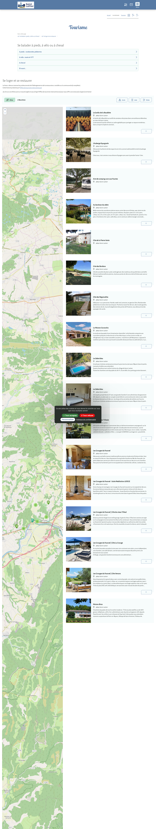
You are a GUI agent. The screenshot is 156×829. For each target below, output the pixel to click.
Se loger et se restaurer (49, 36)
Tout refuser (88, 415)
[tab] (78, 51)
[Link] (146, 131)
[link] (131, 5)
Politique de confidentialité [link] (86, 419)
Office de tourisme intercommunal (31, 88)
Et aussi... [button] (22, 68)
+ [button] (5, 109)
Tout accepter (71, 415)
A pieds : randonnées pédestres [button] (30, 51)
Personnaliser (68, 419)
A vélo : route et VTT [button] (26, 57)
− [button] (5, 113)
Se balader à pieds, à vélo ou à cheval (29, 36)
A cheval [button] (22, 62)
